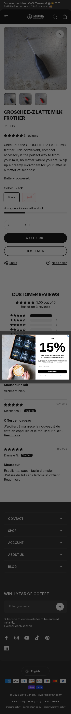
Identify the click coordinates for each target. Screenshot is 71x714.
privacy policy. (59, 375)
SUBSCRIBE (52, 371)
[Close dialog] (68, 336)
